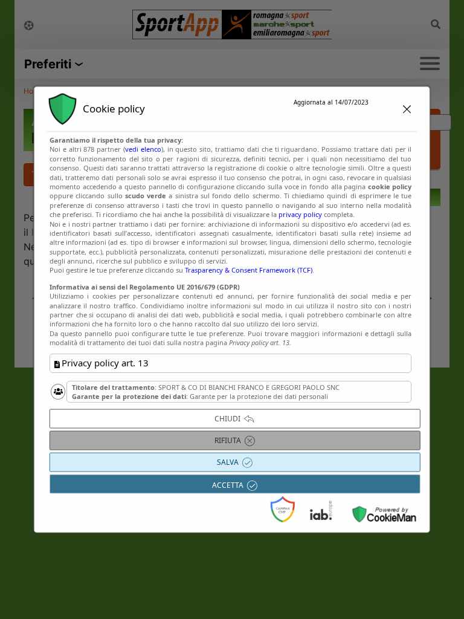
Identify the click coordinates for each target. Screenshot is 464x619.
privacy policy (300, 214)
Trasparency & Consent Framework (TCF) (248, 269)
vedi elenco (143, 149)
